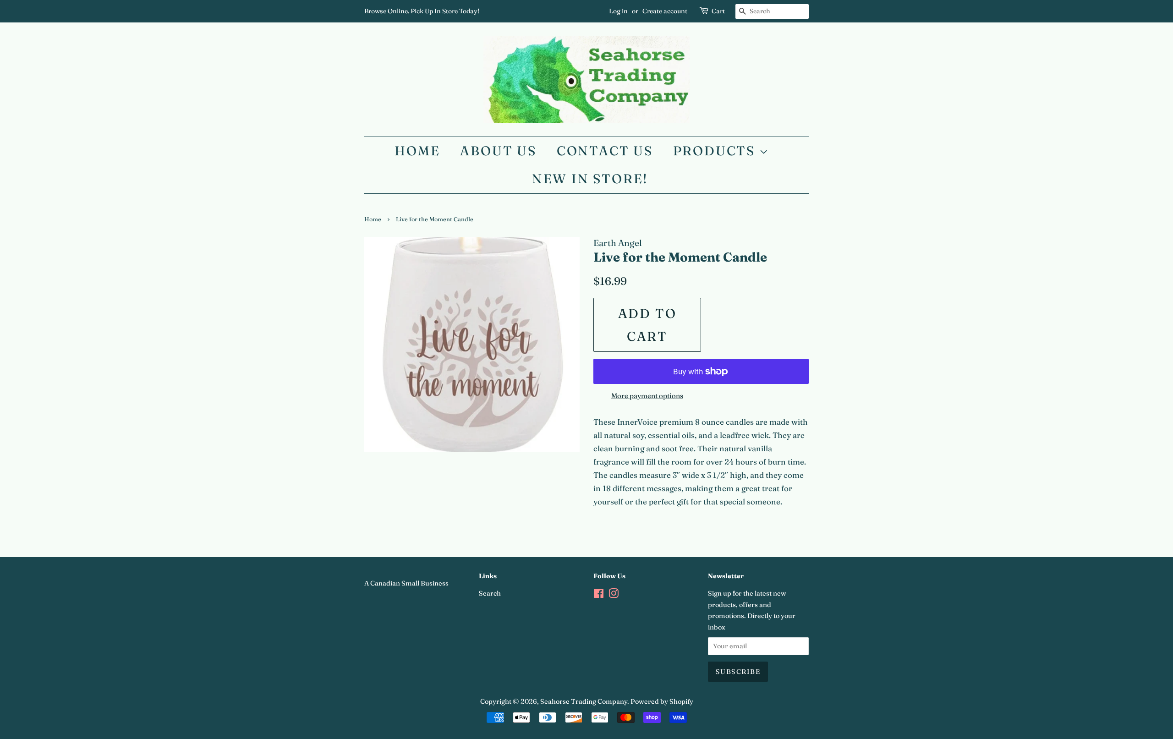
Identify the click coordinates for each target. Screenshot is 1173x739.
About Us (498, 151)
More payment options (647, 395)
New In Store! (590, 178)
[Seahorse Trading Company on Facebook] (598, 595)
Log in (618, 11)
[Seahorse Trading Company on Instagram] (613, 595)
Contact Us (605, 151)
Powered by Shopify (661, 701)
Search (490, 593)
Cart (718, 11)
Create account (664, 11)
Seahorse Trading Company (583, 701)
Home (417, 151)
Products (716, 151)
